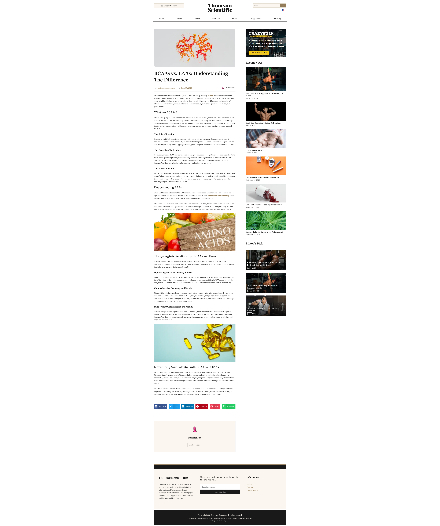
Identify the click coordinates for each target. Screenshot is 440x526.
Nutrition (216, 19)
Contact (250, 487)
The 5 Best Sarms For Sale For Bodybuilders (264, 123)
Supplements (256, 19)
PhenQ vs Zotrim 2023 (255, 150)
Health (179, 19)
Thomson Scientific (220, 8)
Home (161, 19)
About (249, 484)
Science (235, 19)
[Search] (283, 5)
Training (277, 19)
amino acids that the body (218, 195)
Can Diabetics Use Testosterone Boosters (262, 177)
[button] (160, 406)
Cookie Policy (252, 490)
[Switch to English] (283, 10)
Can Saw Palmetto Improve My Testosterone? (264, 232)
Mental (197, 19)
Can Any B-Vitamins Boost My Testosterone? (264, 205)
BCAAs (210, 95)
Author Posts (194, 445)
